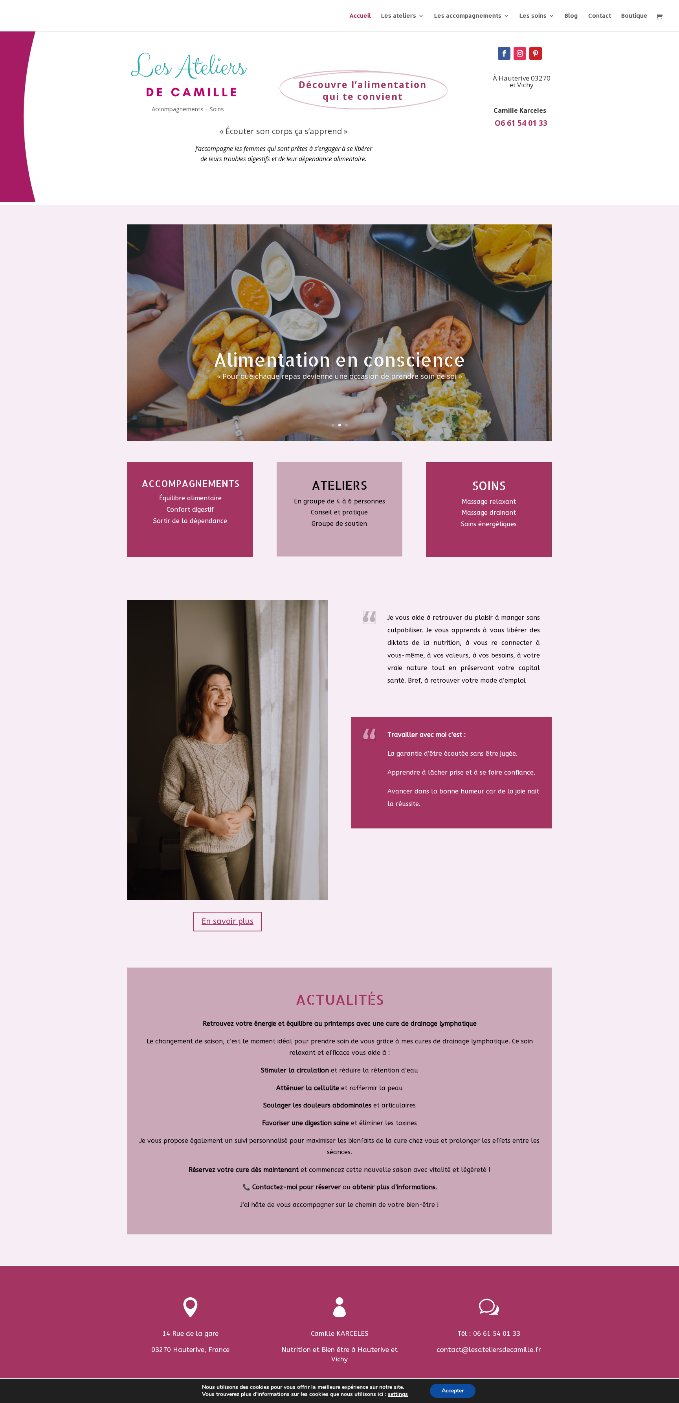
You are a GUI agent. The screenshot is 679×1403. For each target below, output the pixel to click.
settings (398, 1394)
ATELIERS (339, 484)
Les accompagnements (467, 16)
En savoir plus (227, 921)
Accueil (360, 16)
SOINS (489, 485)
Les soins (533, 16)
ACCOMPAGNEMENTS (190, 483)
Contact (599, 16)
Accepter (453, 1390)
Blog (571, 16)
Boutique (634, 16)
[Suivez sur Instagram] (520, 53)
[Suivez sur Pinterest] (535, 53)
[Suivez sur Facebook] (504, 53)
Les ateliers (398, 16)
